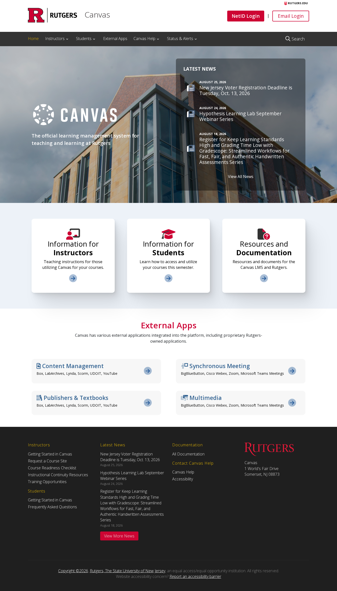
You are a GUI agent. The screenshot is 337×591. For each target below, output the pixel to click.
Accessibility (182, 479)
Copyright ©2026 (73, 570)
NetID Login (245, 15)
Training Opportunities (47, 481)
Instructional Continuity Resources (58, 474)
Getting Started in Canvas (50, 454)
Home (33, 38)
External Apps (115, 38)
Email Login (291, 15)
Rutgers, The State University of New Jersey (127, 570)
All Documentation (188, 454)
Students (84, 38)
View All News (240, 176)
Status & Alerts (180, 38)
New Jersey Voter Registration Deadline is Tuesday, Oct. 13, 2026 (130, 456)
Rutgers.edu (297, 3)
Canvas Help (144, 38)
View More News (119, 536)
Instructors (55, 38)
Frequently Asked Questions (52, 507)
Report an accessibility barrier (195, 576)
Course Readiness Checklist (52, 468)
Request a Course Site (47, 461)
